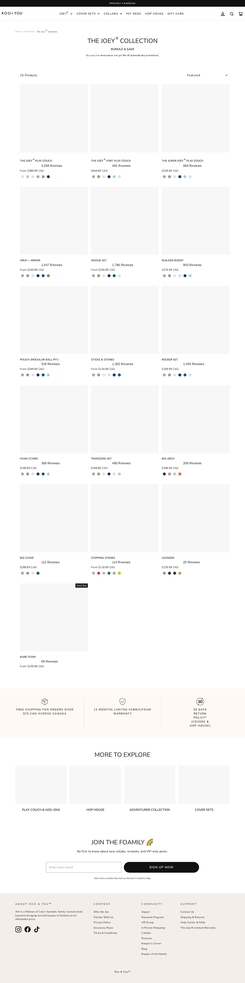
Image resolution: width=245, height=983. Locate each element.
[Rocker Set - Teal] (185, 375)
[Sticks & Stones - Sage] (98, 375)
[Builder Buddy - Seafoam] (190, 276)
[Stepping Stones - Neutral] (93, 573)
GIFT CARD (175, 14)
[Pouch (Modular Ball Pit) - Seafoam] (48, 375)
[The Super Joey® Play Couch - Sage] (169, 177)
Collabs (146, 933)
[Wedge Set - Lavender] (119, 276)
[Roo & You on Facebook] (27, 929)
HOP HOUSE (154, 14)
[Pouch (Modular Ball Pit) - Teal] (43, 375)
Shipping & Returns (192, 917)
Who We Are (101, 912)
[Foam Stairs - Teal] (43, 474)
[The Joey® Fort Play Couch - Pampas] (104, 177)
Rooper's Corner (151, 943)
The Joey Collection (47, 31)
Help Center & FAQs (192, 922)
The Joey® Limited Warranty (198, 928)
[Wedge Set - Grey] (93, 276)
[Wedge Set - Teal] (114, 276)
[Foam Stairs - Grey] (22, 474)
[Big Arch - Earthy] (169, 474)
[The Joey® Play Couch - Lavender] (33, 177)
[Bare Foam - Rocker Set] (38, 672)
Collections (29, 31)
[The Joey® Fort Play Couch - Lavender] (119, 177)
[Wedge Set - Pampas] (104, 276)
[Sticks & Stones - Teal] (119, 375)
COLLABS (111, 14)
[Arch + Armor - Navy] (38, 276)
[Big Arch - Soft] (174, 474)
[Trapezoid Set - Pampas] (104, 474)
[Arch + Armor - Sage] (27, 276)
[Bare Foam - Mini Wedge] (48, 672)
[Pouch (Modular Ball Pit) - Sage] (27, 375)
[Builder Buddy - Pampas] (174, 276)
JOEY (64, 13)
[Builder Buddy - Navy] (185, 276)
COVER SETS (86, 14)
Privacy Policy (102, 922)
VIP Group (147, 922)
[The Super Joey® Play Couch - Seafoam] (185, 177)
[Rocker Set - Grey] (164, 375)
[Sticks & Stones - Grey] (93, 375)
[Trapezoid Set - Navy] (109, 474)
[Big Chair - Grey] (22, 573)
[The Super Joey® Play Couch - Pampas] (174, 177)
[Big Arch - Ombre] (164, 474)
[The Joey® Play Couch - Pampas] (22, 177)
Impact (145, 912)
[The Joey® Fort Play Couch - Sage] (98, 177)
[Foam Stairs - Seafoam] (48, 474)
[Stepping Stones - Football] (109, 573)
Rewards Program (152, 917)
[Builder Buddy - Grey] (164, 276)
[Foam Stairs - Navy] (38, 474)
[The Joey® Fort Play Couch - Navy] (109, 177)
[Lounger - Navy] (169, 573)
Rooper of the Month (154, 954)
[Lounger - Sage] (164, 573)
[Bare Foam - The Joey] (22, 672)
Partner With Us (104, 917)
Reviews (146, 938)
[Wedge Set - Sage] (98, 276)
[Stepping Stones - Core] (104, 573)
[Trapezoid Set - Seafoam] (119, 474)
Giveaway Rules (103, 928)
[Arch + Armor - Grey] (22, 276)
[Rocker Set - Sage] (169, 375)
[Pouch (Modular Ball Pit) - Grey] (22, 375)
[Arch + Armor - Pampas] (33, 276)
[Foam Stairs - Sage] (27, 474)
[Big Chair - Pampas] (33, 573)
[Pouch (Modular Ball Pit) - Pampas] (33, 375)
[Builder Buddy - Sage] (169, 276)
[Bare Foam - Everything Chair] (33, 672)
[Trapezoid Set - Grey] (93, 474)
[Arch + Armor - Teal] (43, 276)
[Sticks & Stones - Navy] (114, 375)
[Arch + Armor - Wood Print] (48, 276)
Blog (144, 949)
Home (18, 31)
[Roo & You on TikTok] (37, 929)
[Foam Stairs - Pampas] (33, 474)
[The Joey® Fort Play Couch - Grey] (93, 177)
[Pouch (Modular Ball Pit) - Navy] (38, 375)
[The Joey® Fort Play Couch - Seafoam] (114, 177)
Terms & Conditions (106, 933)
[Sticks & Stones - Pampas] (104, 375)
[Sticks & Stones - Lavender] (109, 375)
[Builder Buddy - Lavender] (180, 276)
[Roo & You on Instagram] (18, 929)
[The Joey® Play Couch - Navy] (48, 177)
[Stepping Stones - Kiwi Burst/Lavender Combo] (119, 573)
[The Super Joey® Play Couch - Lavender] (190, 177)
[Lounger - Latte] (180, 573)
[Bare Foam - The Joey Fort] (27, 672)
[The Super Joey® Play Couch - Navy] (180, 177)
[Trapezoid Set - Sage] (98, 474)
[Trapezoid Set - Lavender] (114, 474)
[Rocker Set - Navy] (180, 375)
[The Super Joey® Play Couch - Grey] (164, 177)
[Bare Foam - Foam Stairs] (43, 672)
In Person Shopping (153, 928)
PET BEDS (133, 14)
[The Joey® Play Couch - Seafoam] (27, 177)
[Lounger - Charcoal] (174, 573)
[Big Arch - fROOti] (180, 474)
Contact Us (187, 912)
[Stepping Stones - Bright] (98, 573)
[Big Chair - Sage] (27, 573)
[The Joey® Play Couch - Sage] (43, 177)
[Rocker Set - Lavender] (190, 375)
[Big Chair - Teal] (38, 573)
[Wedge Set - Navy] (109, 276)
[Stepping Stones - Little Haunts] (114, 573)
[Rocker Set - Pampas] (174, 375)
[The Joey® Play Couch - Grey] (38, 177)
